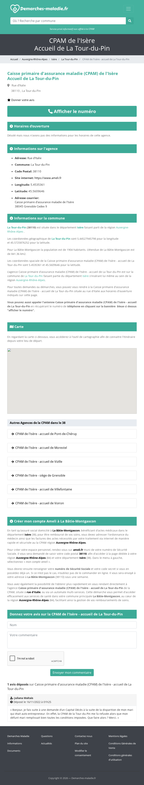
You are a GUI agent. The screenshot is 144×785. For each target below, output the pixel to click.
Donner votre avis (22, 100)
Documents (13, 750)
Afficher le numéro (74, 111)
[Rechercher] (130, 20)
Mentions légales (118, 736)
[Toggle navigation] (128, 9)
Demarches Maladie (18, 736)
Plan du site (81, 743)
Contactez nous (83, 736)
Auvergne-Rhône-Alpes (34, 59)
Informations (14, 743)
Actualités (46, 743)
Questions (46, 736)
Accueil (14, 59)
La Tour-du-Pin (69, 59)
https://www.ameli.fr (48, 178)
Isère (54, 59)
